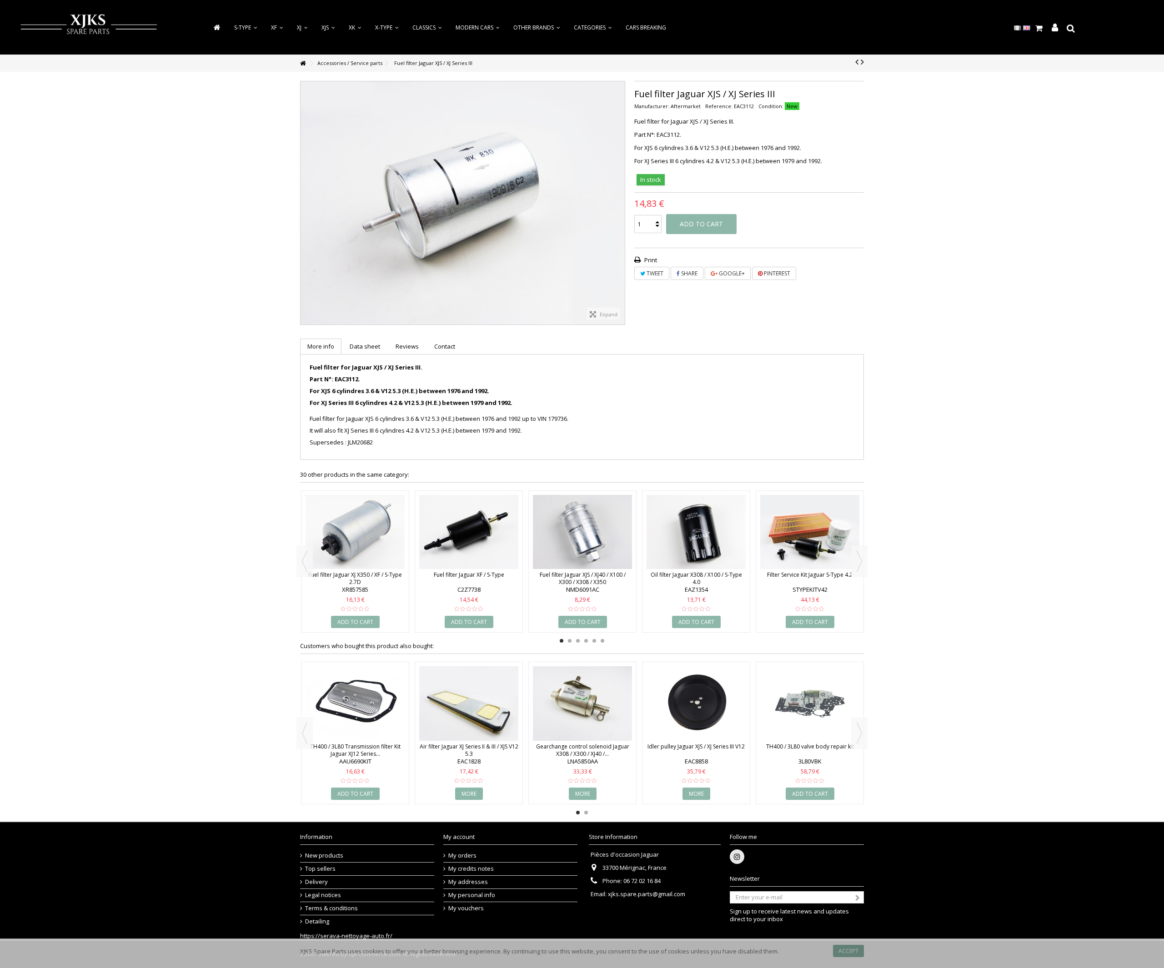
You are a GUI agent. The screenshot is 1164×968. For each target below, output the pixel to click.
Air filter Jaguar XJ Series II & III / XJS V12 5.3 (469, 750)
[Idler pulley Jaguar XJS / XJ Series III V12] (696, 703)
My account (459, 837)
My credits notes (471, 869)
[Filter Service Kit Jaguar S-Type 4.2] (809, 532)
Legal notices (323, 895)
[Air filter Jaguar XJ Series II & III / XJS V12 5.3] (468, 703)
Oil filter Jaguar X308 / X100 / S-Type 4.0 (696, 578)
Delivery (316, 882)
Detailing (317, 921)
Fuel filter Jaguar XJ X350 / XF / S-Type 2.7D (355, 578)
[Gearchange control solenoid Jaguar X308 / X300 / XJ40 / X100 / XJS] (582, 703)
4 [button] (586, 641)
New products (324, 855)
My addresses (468, 882)
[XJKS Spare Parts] (88, 26)
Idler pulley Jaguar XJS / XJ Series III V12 (696, 746)
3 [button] (578, 641)
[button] (593, 27)
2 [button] (570, 641)
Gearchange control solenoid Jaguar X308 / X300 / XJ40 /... (582, 750)
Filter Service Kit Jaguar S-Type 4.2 (810, 575)
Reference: (719, 106)
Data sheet (365, 346)
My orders (462, 855)
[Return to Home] (303, 63)
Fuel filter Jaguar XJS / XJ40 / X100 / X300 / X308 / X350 (583, 578)
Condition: (770, 106)
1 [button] (561, 641)
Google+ (731, 273)
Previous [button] (304, 561)
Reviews (407, 346)
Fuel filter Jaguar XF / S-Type (469, 575)
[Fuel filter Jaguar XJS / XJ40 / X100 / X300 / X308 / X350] (582, 532)
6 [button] (602, 641)
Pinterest (776, 273)
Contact (444, 346)
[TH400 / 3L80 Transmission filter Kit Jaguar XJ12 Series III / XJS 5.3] (355, 703)
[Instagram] (737, 856)
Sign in (1055, 28)
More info (320, 346)
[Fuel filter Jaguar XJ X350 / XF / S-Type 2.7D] (355, 532)
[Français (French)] (1017, 27)
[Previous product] (856, 61)
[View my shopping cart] (1039, 28)
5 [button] (594, 641)
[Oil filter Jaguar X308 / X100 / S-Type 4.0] (696, 532)
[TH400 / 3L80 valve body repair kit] (809, 703)
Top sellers (320, 869)
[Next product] (862, 61)
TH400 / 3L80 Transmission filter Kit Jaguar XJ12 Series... (355, 750)
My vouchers (466, 908)
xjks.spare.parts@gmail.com (646, 894)
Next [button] (859, 561)
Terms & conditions (331, 908)
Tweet (654, 273)
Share (688, 273)
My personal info (471, 895)
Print (650, 260)
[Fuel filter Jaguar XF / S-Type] (468, 532)
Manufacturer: (651, 106)
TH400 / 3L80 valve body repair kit (810, 746)
